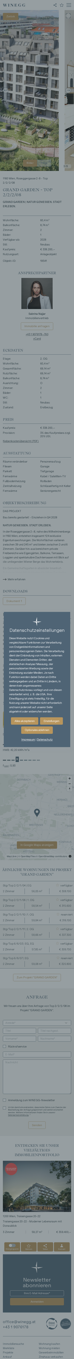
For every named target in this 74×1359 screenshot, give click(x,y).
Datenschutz (45, 739)
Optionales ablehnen (37, 730)
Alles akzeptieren (25, 721)
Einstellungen (51, 721)
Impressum (28, 739)
